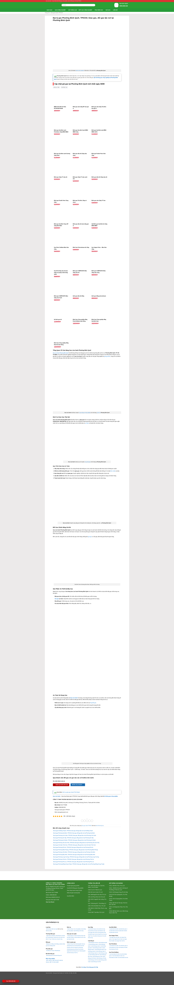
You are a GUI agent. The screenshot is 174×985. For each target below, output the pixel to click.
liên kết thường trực (100, 825)
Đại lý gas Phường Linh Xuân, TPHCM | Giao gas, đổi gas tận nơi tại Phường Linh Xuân (74, 835)
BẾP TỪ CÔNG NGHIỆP (54, 962)
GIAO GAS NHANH (80, 70)
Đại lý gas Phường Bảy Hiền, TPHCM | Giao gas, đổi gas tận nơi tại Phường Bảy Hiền (74, 854)
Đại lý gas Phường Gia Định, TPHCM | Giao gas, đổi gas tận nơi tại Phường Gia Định (74, 833)
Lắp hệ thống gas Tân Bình (101, 958)
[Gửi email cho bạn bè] (87, 821)
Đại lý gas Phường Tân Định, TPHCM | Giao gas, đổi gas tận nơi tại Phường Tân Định (74, 852)
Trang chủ (47, 12)
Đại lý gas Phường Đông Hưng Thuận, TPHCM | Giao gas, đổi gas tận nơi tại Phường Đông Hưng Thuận (78, 864)
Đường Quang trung (71, 949)
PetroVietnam (58, 935)
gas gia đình (107, 356)
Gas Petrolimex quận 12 (123, 945)
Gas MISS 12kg (91, 934)
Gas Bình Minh (70, 896)
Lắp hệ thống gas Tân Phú (93, 959)
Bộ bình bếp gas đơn (50, 955)
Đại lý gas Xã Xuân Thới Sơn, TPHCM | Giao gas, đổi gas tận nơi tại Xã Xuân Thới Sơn (74, 845)
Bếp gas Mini (52, 945)
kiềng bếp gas (57, 950)
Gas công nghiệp (60, 10)
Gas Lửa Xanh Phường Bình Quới (61, 352)
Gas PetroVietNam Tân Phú (123, 957)
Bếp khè (47, 962)
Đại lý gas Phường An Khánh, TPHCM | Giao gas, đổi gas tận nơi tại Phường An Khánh (74, 840)
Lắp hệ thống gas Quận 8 (99, 949)
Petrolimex (53, 935)
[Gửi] (94, 5)
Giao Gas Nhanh (50, 902)
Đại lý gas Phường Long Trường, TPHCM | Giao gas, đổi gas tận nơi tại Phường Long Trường (76, 857)
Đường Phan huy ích (71, 945)
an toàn (87, 423)
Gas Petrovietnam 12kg (101, 932)
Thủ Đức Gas (54, 939)
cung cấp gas (87, 461)
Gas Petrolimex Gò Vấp (113, 947)
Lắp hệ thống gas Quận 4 (95, 946)
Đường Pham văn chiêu (79, 945)
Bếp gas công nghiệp (85, 10)
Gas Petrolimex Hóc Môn (113, 945)
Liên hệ (115, 10)
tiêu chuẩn (112, 471)
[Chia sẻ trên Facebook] (82, 821)
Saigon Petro (48, 935)
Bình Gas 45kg (49, 930)
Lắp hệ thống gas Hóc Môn (96, 961)
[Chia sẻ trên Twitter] (84, 821)
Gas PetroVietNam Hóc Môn (114, 954)
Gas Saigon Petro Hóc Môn (114, 937)
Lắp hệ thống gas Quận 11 (93, 953)
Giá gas (108, 10)
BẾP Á (47, 960)
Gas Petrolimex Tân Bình (123, 947)
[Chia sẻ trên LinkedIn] (92, 821)
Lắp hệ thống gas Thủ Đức (93, 942)
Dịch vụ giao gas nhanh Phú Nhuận (71, 792)
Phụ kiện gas (99, 10)
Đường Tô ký (77, 949)
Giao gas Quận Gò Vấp (79, 935)
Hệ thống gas (72, 10)
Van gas (57, 598)
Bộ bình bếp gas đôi (58, 955)
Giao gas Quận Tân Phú (79, 937)
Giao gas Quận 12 (70, 935)
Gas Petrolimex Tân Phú (113, 949)
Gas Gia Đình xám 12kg (92, 930)
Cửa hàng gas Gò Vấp (92, 967)
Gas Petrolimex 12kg (101, 930)
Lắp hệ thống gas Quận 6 (97, 947)
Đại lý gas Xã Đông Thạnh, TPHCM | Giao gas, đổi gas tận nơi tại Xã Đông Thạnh (73, 830)
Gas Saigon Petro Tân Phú (120, 940)
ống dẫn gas (93, 702)
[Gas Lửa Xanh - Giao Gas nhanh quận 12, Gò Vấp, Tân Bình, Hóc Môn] (52, 5)
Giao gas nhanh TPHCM (57, 12)
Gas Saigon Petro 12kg (92, 932)
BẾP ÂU (50, 960)
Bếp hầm (61, 960)
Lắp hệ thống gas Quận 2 (93, 944)
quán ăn (99, 412)
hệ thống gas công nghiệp (111, 796)
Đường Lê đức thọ (70, 947)
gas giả (90, 536)
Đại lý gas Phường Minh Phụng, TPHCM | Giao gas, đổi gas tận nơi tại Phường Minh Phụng (75, 849)
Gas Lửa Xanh (74, 697)
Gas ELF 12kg (59, 939)
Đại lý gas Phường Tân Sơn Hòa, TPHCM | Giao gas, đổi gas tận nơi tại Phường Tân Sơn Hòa (76, 842)
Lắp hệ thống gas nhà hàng (78, 930)
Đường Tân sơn (76, 950)
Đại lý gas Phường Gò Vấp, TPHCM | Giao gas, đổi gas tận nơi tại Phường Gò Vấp (73, 837)
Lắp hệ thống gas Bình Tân (94, 954)
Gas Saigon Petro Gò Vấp (117, 939)
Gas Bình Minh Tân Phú (113, 932)
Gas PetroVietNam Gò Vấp (117, 955)
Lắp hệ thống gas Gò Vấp (97, 956)
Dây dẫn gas (48, 950)
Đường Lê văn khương (79, 947)
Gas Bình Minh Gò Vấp (113, 930)
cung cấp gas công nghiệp (84, 412)
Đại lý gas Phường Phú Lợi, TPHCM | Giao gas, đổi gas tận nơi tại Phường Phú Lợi (73, 861)
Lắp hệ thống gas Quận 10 (101, 951)
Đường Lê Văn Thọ (74, 952)
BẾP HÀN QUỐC (56, 960)
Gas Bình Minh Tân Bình (122, 930)
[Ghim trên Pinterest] (89, 821)
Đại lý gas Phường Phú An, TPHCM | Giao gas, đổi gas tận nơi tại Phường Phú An (73, 847)
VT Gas (49, 939)
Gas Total (60, 937)
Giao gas (49, 10)
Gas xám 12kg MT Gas (99, 934)
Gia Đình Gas (56, 937)
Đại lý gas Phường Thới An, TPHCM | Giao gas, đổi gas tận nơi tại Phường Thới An (73, 859)
